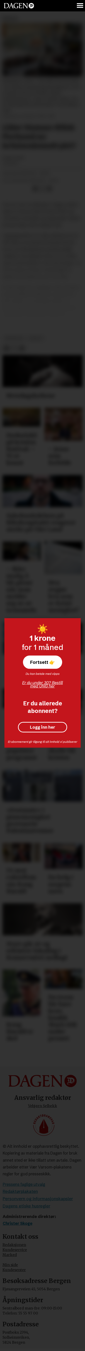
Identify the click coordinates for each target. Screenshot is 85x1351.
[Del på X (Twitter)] (42, 188)
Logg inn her (42, 727)
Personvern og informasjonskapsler (38, 1198)
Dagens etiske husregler (26, 1206)
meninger (14, 338)
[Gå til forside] (19, 5)
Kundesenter (14, 1270)
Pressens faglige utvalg (24, 1184)
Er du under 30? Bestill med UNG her (42, 684)
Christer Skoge (17, 1223)
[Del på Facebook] (35, 188)
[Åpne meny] (80, 5)
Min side (10, 1265)
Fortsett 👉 (42, 662)
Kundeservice (14, 1250)
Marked (9, 1255)
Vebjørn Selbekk (42, 1106)
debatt (36, 338)
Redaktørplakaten (20, 1191)
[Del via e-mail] (49, 188)
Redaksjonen (14, 1245)
